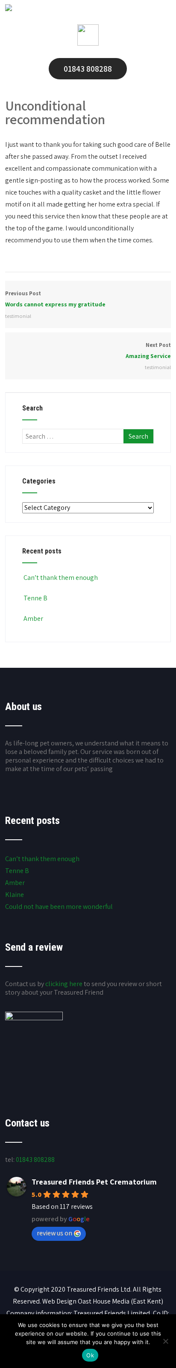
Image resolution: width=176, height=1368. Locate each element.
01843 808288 (88, 69)
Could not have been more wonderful (59, 906)
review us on (54, 1232)
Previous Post (55, 299)
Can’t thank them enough (60, 577)
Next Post (148, 350)
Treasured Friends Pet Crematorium (94, 1182)
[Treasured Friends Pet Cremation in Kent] (8, 8)
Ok (90, 1355)
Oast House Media (103, 1301)
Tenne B (35, 598)
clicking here (63, 983)
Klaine (14, 894)
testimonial (18, 316)
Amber (33, 618)
